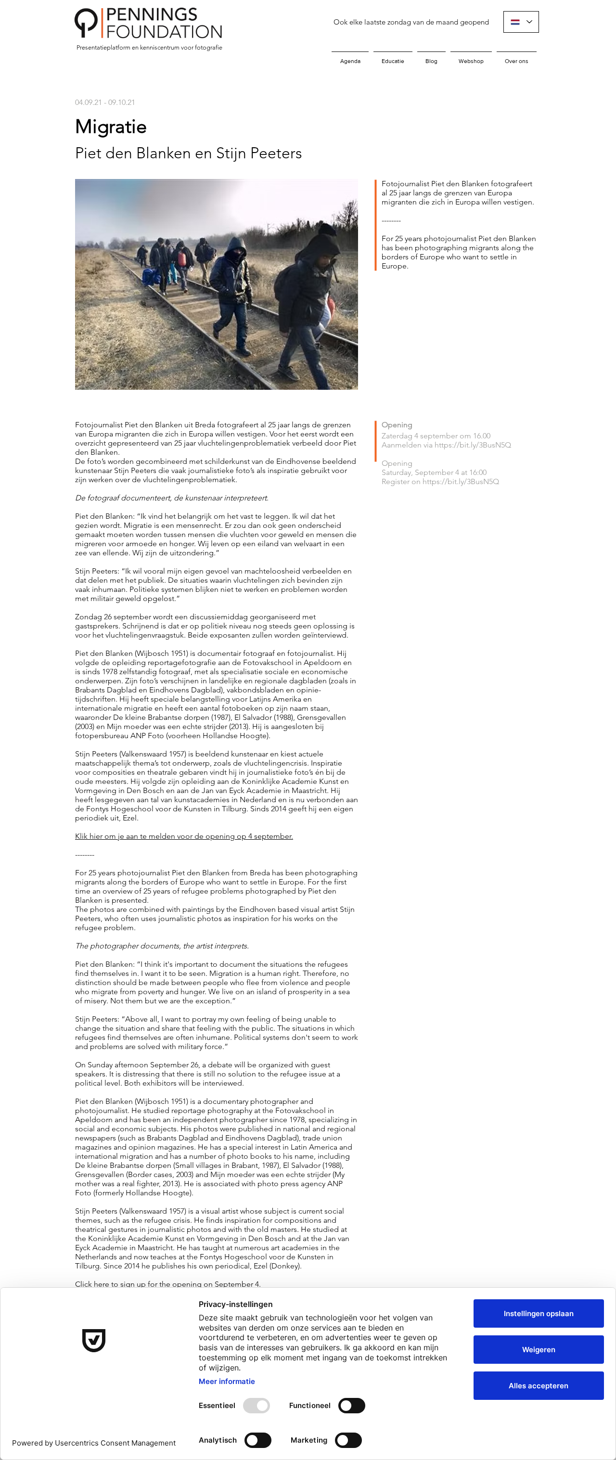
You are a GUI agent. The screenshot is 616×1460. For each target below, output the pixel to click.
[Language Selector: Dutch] (521, 22)
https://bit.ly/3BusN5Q (473, 444)
